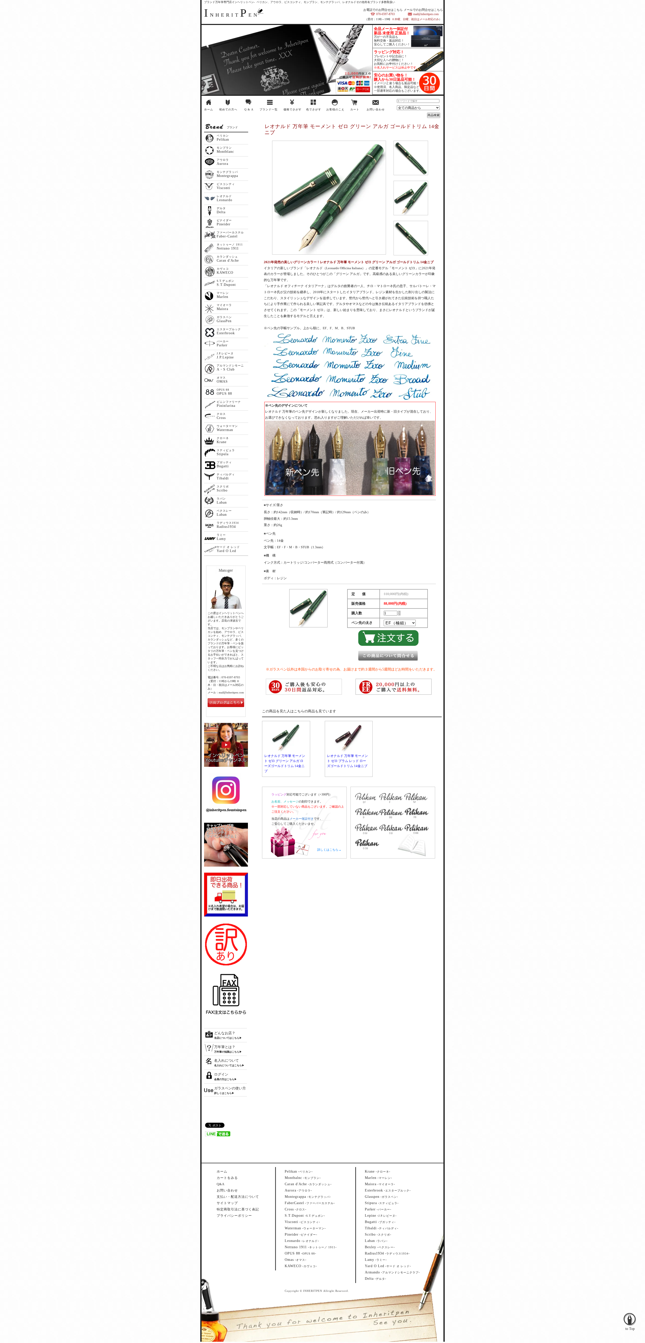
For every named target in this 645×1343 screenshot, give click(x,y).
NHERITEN (231, 15)
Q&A (220, 1184)
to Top (629, 1309)
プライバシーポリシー (234, 1215)
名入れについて (226, 1060)
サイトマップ (227, 1203)
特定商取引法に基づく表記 (238, 1209)
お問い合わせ (376, 109)
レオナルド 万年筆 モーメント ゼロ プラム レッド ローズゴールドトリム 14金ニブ (347, 761)
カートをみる (227, 1178)
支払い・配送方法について (238, 1197)
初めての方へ (228, 109)
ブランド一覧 (269, 109)
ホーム (208, 109)
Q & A (248, 109)
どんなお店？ (224, 1033)
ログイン (221, 1074)
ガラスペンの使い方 (230, 1088)
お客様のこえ (335, 109)
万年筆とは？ (224, 1047)
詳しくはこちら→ (329, 849)
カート (354, 109)
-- (299, 1171)
